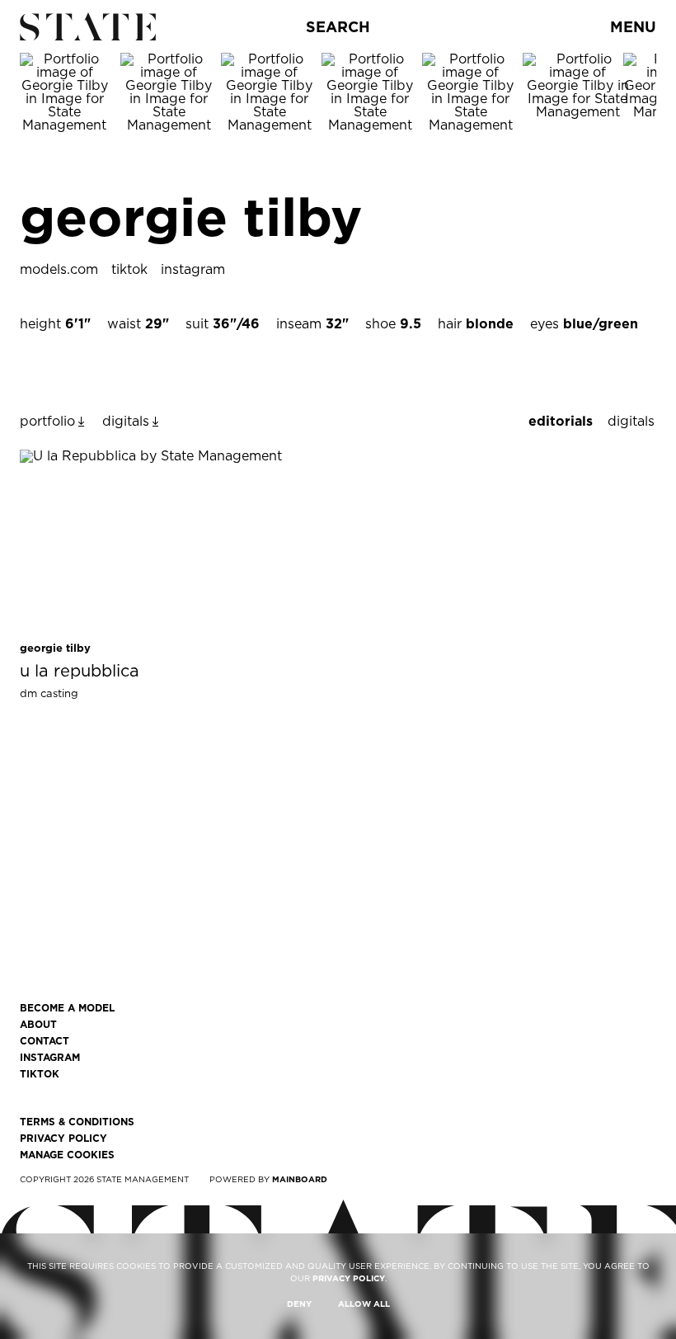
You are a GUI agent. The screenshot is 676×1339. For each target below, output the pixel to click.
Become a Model (67, 1008)
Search (338, 26)
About (38, 1025)
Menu (633, 26)
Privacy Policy (63, 1138)
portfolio (47, 421)
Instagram (50, 1058)
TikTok (39, 1074)
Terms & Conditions (77, 1122)
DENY (299, 1303)
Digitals (631, 421)
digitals (125, 421)
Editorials (560, 421)
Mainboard (299, 1179)
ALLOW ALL (364, 1303)
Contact (44, 1041)
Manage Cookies (67, 1155)
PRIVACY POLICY (348, 1278)
